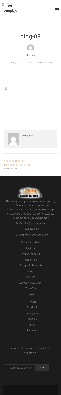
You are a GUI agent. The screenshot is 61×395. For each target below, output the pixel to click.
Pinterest (32, 330)
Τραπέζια (30, 288)
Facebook (32, 307)
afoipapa (28, 135)
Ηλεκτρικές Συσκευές (31, 265)
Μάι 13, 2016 (15, 62)
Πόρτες (31, 294)
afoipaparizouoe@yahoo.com (32, 235)
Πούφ (30, 271)
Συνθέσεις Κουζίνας (30, 282)
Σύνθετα (30, 277)
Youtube (32, 319)
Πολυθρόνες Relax (30, 242)
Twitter (32, 301)
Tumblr (32, 324)
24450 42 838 (32, 229)
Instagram (32, 313)
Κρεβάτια (31, 248)
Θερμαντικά (30, 259)
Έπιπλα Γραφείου (30, 254)
